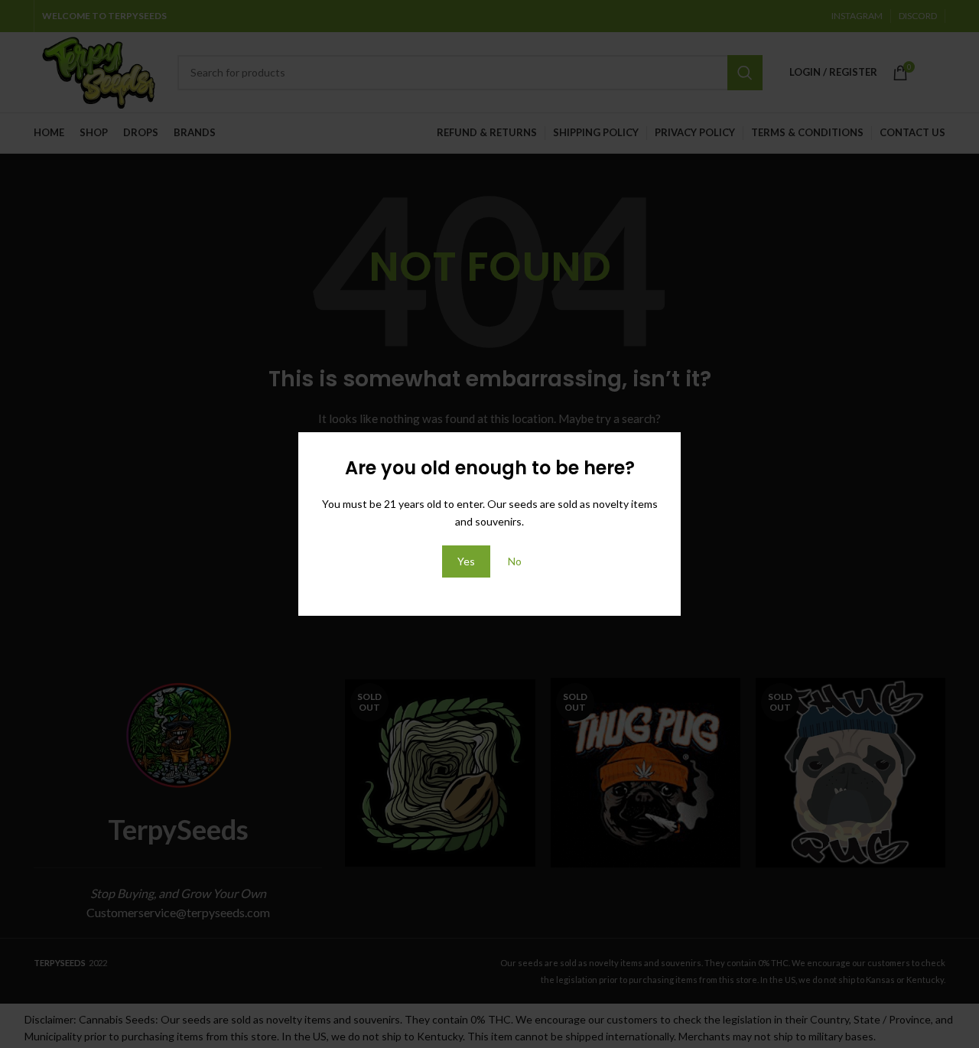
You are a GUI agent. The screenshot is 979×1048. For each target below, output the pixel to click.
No (515, 561)
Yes (466, 561)
